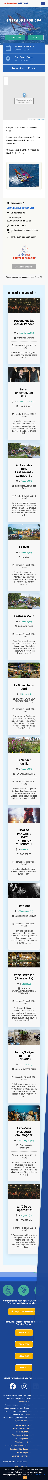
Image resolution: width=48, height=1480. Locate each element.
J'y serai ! (35, 37)
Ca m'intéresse (14, 37)
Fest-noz (24, 906)
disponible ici (24, 1402)
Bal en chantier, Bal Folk (24, 393)
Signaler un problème (24, 267)
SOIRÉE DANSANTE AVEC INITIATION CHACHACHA (24, 837)
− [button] (6, 82)
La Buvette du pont (24, 687)
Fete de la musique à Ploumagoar (24, 1132)
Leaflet (30, 119)
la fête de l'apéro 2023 (24, 1208)
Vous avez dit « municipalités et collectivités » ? (24, 1446)
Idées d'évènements (24, 1432)
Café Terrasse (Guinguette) (24, 976)
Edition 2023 (24, 1356)
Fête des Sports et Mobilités (24, 68)
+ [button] (6, 79)
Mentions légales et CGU (24, 1466)
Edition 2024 (24, 1344)
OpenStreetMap (40, 119)
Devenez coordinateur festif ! (24, 1456)
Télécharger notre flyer (24, 1442)
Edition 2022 (24, 1368)
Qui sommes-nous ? (24, 1425)
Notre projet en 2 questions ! (24, 1428)
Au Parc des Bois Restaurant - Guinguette (24, 470)
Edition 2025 (24, 1332)
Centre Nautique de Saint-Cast (20, 208)
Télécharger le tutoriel (24, 1439)
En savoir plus (39, 1475)
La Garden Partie (24, 761)
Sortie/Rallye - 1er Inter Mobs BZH (24, 1056)
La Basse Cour (24, 616)
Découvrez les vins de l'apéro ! (24, 324)
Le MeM (24, 547)
